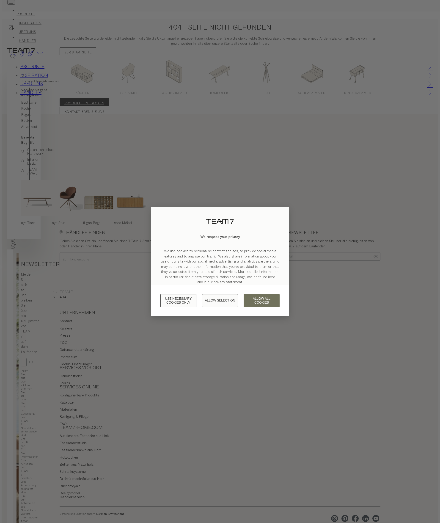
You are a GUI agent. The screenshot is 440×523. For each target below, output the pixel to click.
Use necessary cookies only (178, 300)
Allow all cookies (261, 300)
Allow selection (220, 300)
